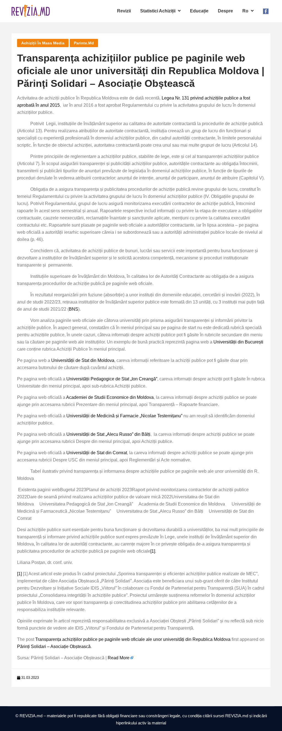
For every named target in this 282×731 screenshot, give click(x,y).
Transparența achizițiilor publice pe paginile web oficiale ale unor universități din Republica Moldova (133, 639)
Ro (246, 11)
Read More (118, 657)
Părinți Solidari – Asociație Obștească (54, 646)
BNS (73, 309)
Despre (225, 11)
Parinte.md (84, 43)
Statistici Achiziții (158, 11)
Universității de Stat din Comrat (96, 452)
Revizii (124, 11)
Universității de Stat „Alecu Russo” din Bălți (108, 434)
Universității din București (238, 342)
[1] (152, 551)
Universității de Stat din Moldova (82, 360)
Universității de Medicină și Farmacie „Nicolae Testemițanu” (124, 415)
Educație (199, 11)
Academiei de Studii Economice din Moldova (110, 397)
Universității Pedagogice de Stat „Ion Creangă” (111, 379)
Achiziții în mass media (42, 43)
